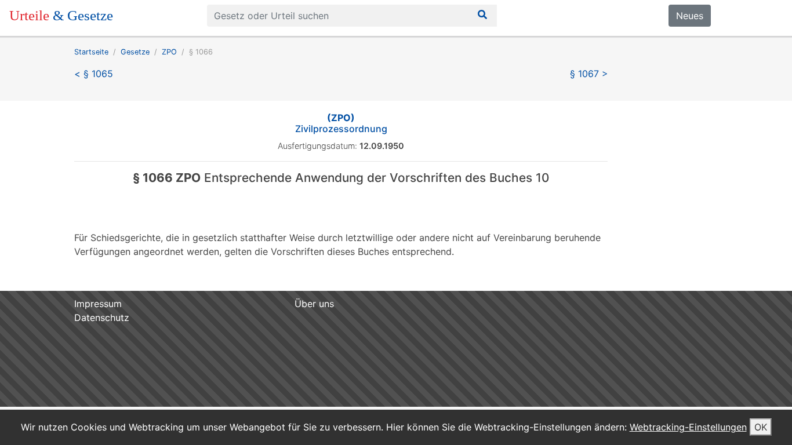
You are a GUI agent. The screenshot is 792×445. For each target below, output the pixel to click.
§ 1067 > (589, 73)
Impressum (98, 303)
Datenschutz (101, 317)
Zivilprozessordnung (341, 123)
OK (760, 427)
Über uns (314, 303)
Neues (689, 15)
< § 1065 (93, 73)
